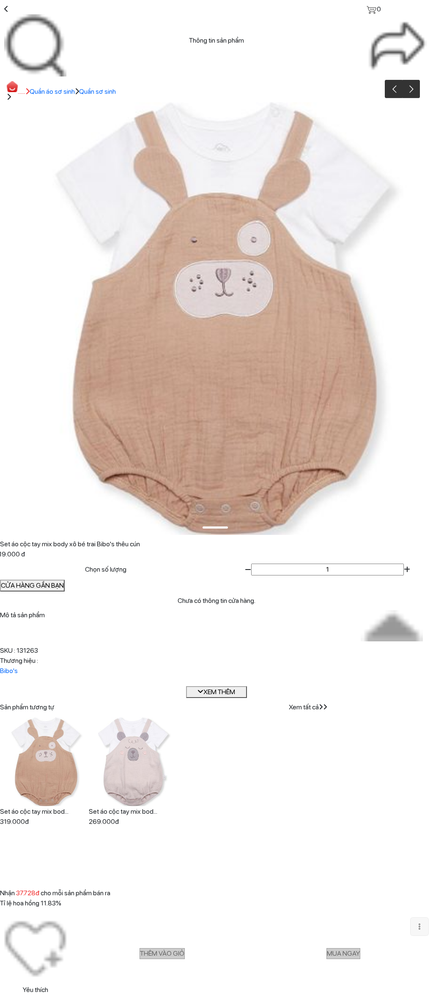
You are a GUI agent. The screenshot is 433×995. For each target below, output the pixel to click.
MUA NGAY (343, 953)
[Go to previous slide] (394, 89)
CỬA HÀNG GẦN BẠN (32, 585)
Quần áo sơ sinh (52, 91)
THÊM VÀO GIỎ (162, 953)
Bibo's (9, 671)
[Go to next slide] (411, 89)
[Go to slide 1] (215, 527)
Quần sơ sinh (97, 91)
